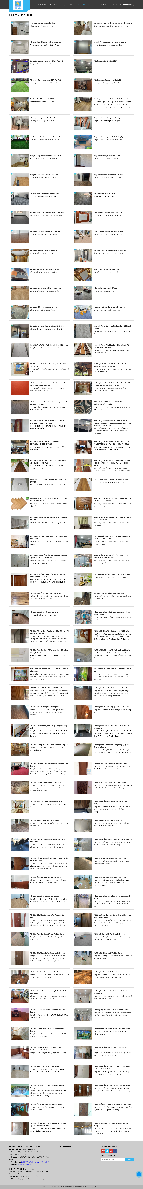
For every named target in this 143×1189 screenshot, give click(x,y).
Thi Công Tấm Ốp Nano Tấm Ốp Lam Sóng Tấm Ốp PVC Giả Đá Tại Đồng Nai (49, 632)
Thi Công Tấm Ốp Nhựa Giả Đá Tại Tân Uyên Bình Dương (47, 1029)
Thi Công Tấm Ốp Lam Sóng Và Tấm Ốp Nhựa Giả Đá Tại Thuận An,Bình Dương (112, 1067)
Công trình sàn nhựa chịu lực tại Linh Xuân (45, 231)
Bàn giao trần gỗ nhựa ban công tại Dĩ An (44, 269)
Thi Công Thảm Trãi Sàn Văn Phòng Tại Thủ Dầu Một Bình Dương (112, 727)
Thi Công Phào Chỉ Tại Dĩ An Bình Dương (108, 820)
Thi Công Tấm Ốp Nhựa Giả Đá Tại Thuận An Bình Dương (111, 1048)
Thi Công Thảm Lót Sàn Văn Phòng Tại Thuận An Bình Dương (49, 764)
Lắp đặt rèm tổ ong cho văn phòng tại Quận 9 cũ (110, 250)
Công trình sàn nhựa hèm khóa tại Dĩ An (44, 175)
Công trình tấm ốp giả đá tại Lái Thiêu (107, 156)
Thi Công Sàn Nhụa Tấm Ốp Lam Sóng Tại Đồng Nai (111, 631)
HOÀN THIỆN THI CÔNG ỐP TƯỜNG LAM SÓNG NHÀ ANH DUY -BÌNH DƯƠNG (112, 499)
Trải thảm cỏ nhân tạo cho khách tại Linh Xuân (46, 137)
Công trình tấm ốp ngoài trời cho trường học (109, 137)
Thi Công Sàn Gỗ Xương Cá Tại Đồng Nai (44, 707)
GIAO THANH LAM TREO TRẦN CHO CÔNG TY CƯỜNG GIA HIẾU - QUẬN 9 (110, 403)
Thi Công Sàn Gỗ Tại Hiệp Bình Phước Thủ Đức (46, 593)
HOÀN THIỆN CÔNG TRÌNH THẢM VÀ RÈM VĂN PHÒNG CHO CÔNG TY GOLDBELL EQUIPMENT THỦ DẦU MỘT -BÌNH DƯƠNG (112, 423)
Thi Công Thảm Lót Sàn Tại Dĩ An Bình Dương (109, 934)
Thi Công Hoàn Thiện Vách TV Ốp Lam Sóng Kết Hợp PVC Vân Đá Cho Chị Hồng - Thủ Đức (112, 384)
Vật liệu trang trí (67, 5)
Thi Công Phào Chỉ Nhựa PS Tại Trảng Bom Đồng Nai (112, 650)
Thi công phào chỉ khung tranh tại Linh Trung (45, 42)
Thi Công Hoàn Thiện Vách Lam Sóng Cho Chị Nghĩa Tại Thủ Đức (48, 365)
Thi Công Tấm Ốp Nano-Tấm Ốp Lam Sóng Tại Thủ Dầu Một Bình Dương (49, 859)
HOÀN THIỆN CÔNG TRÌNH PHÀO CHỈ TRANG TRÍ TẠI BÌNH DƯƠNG (49, 537)
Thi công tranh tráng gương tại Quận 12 (107, 80)
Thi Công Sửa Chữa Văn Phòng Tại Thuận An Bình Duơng (111, 1124)
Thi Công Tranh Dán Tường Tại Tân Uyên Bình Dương (112, 1028)
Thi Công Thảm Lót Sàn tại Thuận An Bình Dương (47, 934)
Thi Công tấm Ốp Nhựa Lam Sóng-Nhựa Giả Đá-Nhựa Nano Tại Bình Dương (112, 916)
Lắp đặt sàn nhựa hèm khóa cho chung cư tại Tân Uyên (113, 23)
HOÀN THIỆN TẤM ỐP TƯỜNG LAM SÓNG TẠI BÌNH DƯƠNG (48, 518)
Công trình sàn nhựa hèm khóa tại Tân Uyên (109, 231)
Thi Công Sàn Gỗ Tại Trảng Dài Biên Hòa (44, 612)
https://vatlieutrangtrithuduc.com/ (30, 1164)
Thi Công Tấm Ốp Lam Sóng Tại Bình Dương (45, 782)
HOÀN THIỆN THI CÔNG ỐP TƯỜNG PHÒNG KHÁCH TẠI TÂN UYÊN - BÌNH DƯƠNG (48, 556)
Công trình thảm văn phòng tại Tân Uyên (44, 307)
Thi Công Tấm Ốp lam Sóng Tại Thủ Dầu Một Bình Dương (111, 802)
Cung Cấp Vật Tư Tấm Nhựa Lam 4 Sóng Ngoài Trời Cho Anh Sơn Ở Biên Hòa (111, 346)
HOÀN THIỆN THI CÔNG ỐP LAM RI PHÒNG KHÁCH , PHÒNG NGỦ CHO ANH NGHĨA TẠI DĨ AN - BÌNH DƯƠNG (112, 463)
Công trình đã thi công (87, 5)
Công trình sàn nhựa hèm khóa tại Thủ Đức (108, 175)
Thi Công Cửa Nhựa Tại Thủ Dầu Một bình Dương (110, 763)
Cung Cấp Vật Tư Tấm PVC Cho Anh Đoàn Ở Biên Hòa (49, 345)
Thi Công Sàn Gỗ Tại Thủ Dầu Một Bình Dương (110, 877)
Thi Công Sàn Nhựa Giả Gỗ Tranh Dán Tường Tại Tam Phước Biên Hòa (112, 613)
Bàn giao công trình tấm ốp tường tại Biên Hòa (46, 156)
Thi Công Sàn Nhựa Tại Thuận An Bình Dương (46, 972)
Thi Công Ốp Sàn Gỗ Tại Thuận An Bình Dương (46, 1104)
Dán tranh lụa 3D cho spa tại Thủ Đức (43, 99)
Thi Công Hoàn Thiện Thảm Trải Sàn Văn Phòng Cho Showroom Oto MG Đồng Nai (48, 384)
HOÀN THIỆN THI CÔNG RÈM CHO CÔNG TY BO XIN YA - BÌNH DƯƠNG (112, 518)
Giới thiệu (53, 5)
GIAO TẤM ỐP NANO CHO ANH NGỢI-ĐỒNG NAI (111, 480)
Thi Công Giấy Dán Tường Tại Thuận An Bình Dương (111, 1010)
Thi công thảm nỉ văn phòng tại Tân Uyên (44, 193)
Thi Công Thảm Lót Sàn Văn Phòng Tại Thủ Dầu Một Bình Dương (48, 840)
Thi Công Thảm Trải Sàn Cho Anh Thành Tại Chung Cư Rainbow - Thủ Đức (49, 403)
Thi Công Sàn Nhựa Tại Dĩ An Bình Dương (108, 953)
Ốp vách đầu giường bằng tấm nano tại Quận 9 (110, 42)
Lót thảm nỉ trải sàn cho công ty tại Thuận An (109, 307)
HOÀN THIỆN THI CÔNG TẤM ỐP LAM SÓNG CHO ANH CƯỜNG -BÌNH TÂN (48, 462)
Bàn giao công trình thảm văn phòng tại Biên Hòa (47, 212)
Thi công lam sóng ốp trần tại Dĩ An (106, 61)
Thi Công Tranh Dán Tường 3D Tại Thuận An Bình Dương (47, 1086)
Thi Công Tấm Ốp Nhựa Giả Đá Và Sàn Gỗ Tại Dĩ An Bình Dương (111, 992)
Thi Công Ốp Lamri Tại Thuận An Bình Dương (45, 877)
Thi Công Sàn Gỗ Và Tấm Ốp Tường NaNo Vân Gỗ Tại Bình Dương (48, 992)
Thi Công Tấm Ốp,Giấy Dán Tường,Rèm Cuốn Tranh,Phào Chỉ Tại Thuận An (45, 1048)
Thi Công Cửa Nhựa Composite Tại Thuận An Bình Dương (47, 916)
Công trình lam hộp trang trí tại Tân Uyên (108, 118)
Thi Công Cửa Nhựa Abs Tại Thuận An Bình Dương (47, 953)
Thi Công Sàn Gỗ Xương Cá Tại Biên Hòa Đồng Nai (111, 688)
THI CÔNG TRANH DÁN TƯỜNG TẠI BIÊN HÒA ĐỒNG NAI (112, 670)
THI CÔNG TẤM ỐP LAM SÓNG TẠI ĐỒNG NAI (46, 688)
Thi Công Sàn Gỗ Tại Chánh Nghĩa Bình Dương (110, 858)
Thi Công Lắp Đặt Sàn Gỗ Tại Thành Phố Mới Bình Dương (47, 1011)
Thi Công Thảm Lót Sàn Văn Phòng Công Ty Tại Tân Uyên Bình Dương (111, 746)
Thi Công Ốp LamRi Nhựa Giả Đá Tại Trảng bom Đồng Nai (48, 727)
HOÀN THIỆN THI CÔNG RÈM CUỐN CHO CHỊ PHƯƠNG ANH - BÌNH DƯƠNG (46, 443)
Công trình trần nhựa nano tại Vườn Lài (43, 250)
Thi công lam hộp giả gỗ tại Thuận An (43, 118)
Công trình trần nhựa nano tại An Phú (106, 269)
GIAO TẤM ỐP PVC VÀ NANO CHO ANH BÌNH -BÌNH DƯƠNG (48, 481)
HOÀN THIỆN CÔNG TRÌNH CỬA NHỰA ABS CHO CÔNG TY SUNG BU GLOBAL (47, 575)
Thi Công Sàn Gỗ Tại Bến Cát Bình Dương (44, 896)
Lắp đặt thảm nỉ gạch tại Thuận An (105, 193)
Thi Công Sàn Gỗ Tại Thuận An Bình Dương (45, 1066)
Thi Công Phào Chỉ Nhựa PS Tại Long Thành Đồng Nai (49, 650)
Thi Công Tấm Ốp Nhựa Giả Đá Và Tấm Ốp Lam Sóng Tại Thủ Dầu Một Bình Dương (48, 1124)
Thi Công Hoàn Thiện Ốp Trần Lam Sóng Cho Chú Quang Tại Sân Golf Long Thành (111, 365)
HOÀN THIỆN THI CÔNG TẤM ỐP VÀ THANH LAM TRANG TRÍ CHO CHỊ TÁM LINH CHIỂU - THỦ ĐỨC (111, 443)
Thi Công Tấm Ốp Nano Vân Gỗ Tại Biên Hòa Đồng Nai (49, 745)
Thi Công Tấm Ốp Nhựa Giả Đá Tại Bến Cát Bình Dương (113, 839)
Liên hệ (112, 5)
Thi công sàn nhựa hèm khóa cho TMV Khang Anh (111, 99)
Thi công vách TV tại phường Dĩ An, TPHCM (109, 212)
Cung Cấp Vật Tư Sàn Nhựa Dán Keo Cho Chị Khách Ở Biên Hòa (112, 327)
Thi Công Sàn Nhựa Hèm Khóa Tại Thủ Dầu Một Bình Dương (112, 897)
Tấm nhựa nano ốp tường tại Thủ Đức (43, 23)
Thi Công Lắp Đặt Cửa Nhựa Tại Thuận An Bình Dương (112, 1104)
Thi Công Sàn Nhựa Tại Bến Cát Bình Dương (45, 820)
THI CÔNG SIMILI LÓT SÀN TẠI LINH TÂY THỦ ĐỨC (112, 574)
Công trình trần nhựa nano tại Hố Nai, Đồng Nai (46, 61)
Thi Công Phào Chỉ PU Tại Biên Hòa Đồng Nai (46, 801)
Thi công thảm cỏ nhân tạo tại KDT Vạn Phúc (45, 80)
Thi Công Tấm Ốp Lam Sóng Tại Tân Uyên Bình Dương (112, 1085)
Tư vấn (103, 5)
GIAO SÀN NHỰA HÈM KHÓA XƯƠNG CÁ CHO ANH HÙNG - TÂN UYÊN (48, 499)
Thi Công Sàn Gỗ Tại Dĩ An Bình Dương (107, 972)
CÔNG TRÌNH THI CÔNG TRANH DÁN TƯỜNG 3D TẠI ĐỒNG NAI (49, 670)
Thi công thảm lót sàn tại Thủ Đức (105, 288)
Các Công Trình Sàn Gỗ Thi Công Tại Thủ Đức (109, 593)
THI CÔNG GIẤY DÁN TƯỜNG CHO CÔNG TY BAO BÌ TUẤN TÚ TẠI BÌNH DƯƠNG (112, 537)
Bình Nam (42, 5)
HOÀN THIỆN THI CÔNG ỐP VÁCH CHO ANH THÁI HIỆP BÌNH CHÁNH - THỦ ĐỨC (48, 422)
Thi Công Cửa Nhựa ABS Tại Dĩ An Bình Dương (110, 782)
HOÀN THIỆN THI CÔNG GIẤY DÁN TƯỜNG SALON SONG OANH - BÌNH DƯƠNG (112, 556)
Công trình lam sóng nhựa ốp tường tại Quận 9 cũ (47, 326)
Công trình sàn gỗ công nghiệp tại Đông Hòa (45, 288)
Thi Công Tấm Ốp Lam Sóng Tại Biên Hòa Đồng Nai (111, 707)
